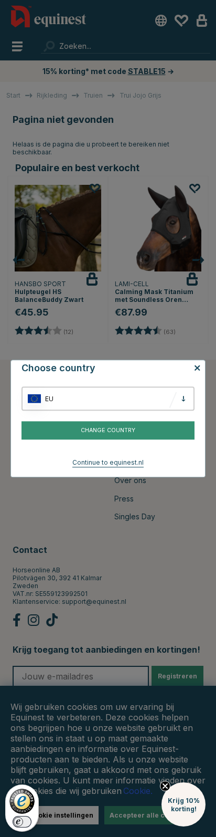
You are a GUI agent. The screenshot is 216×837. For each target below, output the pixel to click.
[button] (183, 804)
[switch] (22, 822)
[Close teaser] (165, 786)
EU (49, 399)
